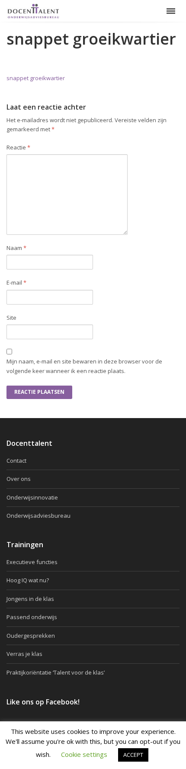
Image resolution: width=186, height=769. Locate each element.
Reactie (18, 147)
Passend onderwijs (31, 617)
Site (11, 317)
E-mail (16, 282)
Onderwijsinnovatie (32, 497)
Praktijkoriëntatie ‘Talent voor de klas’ (55, 672)
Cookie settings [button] (84, 754)
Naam (16, 248)
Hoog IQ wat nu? (27, 580)
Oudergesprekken (30, 635)
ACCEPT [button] (133, 755)
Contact (16, 460)
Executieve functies (32, 562)
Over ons (18, 479)
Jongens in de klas (30, 599)
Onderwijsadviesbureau (38, 515)
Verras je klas (24, 654)
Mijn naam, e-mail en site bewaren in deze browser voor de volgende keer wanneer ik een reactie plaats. (84, 365)
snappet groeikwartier (35, 78)
